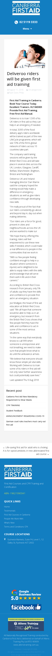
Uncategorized (34, 89)
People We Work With (13, 518)
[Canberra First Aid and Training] (26, 8)
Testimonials (9, 510)
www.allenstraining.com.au (26, 644)
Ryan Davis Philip (16, 92)
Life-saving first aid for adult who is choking (25, 447)
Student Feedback (14, 410)
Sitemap (17, 649)
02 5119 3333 (28, 22)
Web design (16, 655)
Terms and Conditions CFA (16, 526)
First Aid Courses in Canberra (17, 514)
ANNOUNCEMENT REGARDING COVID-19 (25, 416)
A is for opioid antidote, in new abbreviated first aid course (26, 452)
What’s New (9, 522)
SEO (39, 655)
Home (7, 506)
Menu (26, 28)
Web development (29, 655)
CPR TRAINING (13, 405)
